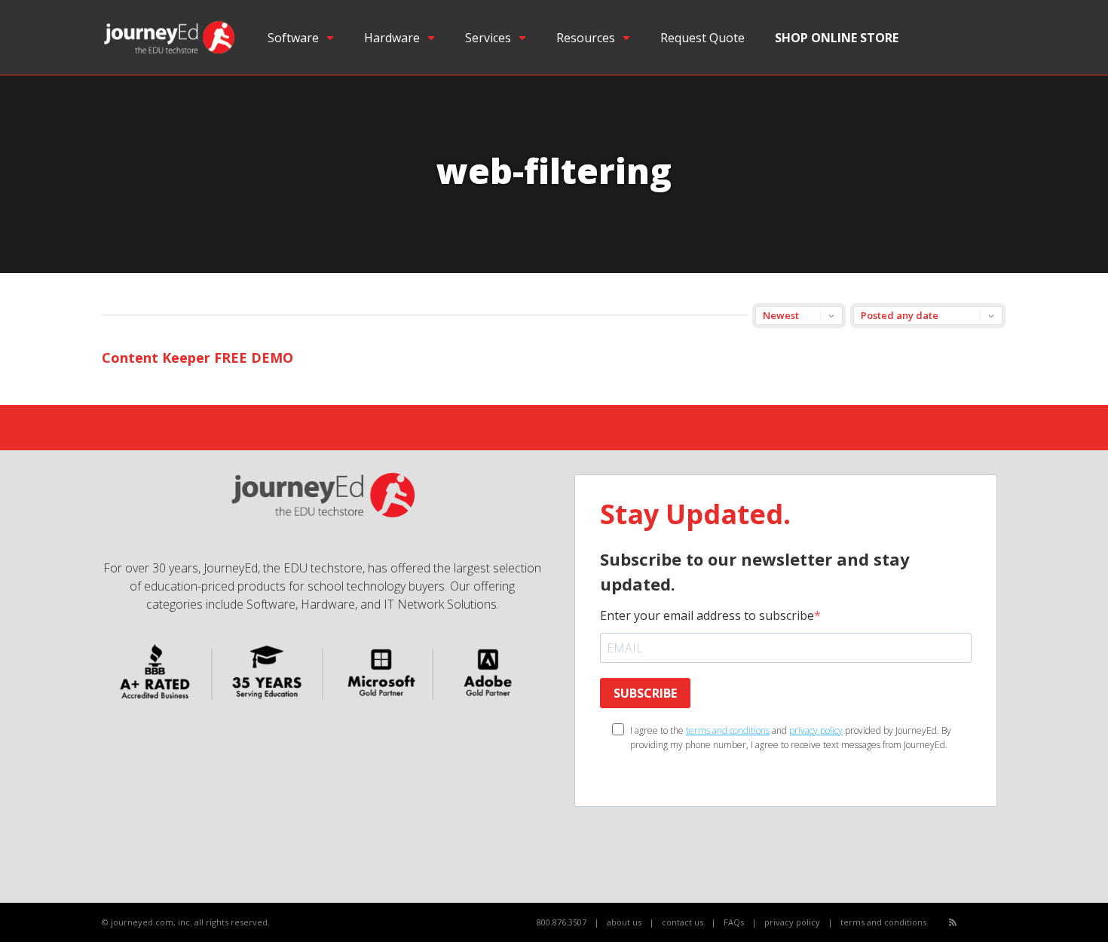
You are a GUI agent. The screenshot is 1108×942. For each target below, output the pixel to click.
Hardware (392, 37)
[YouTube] (986, 923)
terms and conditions (728, 730)
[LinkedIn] (1002, 923)
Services (488, 37)
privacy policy (816, 730)
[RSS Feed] (952, 922)
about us (624, 922)
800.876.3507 (561, 922)
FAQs (734, 922)
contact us (682, 922)
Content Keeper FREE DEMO (197, 357)
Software (293, 37)
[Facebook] (969, 923)
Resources (585, 37)
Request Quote (702, 37)
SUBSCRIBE (645, 693)
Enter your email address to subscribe (707, 615)
